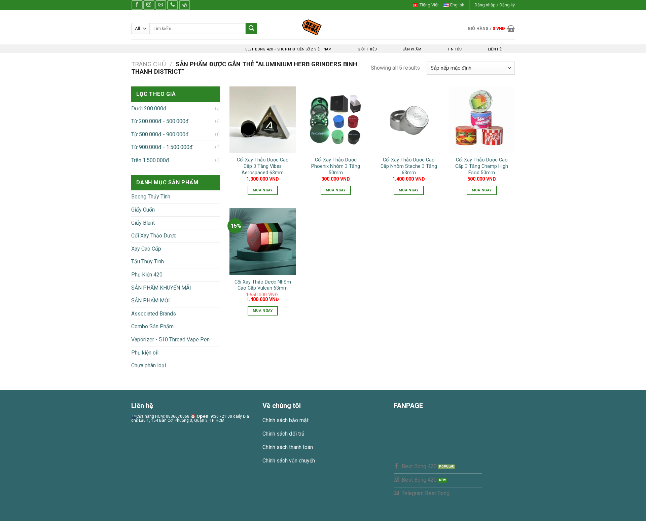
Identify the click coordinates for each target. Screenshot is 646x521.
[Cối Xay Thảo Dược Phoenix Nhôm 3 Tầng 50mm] (335, 119)
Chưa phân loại (148, 365)
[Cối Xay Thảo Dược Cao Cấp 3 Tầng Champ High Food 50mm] (481, 119)
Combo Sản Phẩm (152, 326)
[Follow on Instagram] (148, 5)
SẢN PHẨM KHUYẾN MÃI (161, 288)
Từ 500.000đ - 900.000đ (160, 134)
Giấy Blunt (143, 223)
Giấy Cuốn (143, 210)
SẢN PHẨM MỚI (150, 300)
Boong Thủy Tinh (150, 196)
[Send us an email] (160, 5)
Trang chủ (148, 64)
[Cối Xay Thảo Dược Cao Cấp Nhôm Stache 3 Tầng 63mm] (408, 119)
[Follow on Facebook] (137, 5)
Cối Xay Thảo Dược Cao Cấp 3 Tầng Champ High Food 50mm (481, 166)
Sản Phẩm (412, 49)
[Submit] (251, 28)
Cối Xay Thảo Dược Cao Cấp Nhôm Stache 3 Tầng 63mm (409, 166)
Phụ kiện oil (144, 352)
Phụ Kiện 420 (147, 274)
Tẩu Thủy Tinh (147, 261)
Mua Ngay (263, 190)
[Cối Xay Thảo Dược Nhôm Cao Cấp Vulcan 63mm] (262, 241)
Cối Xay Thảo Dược (153, 235)
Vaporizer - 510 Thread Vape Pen (170, 339)
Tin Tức (454, 49)
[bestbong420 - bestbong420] (323, 27)
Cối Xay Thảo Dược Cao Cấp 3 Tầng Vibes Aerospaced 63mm (263, 166)
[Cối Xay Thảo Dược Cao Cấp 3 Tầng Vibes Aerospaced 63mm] (262, 119)
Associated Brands (153, 313)
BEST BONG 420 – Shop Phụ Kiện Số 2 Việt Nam (288, 49)
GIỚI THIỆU (367, 49)
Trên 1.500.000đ (150, 160)
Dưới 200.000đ (149, 108)
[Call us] (172, 5)
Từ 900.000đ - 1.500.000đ (162, 147)
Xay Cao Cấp (146, 249)
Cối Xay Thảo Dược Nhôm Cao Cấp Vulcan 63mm (263, 285)
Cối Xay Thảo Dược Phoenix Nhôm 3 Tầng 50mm (335, 166)
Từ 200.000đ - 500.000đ (160, 121)
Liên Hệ (495, 49)
